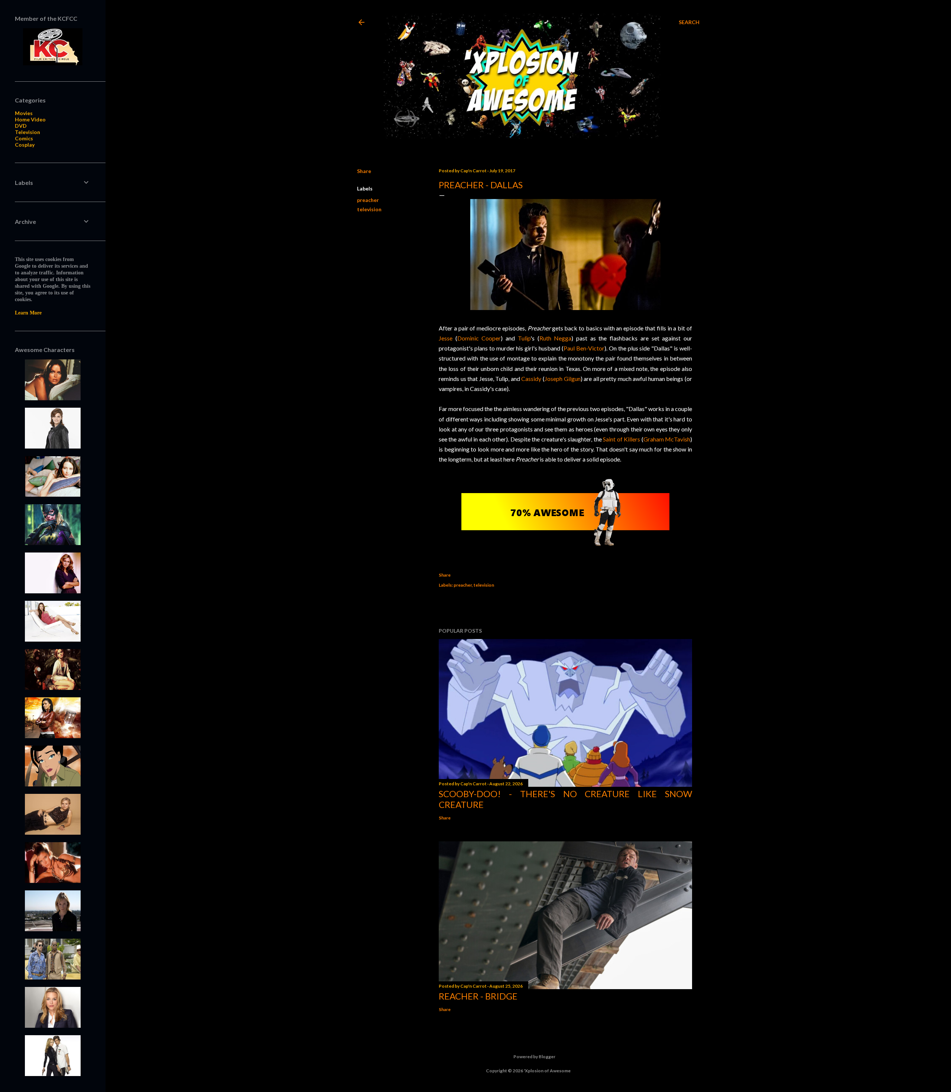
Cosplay (25, 144)
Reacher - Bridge (478, 996)
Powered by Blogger (534, 1056)
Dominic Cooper (479, 338)
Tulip (524, 338)
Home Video (30, 119)
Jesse (447, 338)
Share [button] (364, 171)
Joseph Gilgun (563, 378)
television (369, 209)
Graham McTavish (666, 439)
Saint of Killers (621, 439)
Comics (24, 138)
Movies (24, 113)
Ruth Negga (555, 338)
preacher (368, 200)
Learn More (28, 313)
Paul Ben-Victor (584, 348)
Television (27, 132)
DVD (21, 126)
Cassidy (531, 378)
